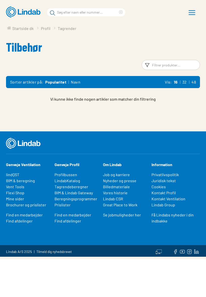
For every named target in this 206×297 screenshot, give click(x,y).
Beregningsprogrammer (76, 198)
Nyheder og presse (119, 180)
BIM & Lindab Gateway (74, 192)
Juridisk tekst (163, 180)
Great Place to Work (120, 204)
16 (176, 82)
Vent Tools (15, 186)
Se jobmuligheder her (122, 214)
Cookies (158, 186)
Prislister (63, 204)
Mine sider (15, 198)
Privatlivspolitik (165, 174)
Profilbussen (66, 174)
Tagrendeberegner (71, 186)
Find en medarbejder (24, 214)
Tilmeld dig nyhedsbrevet (54, 252)
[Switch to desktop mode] (159, 251)
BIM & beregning (20, 180)
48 (193, 82)
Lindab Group (163, 204)
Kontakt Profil (163, 192)
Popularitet (55, 82)
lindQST (12, 174)
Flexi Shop (15, 192)
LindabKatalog (67, 180)
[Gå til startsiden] (24, 12)
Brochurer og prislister (26, 204)
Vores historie (115, 192)
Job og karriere (116, 174)
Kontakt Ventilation (168, 198)
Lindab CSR (113, 198)
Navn (75, 82)
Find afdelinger (19, 220)
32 (184, 82)
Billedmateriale (116, 186)
